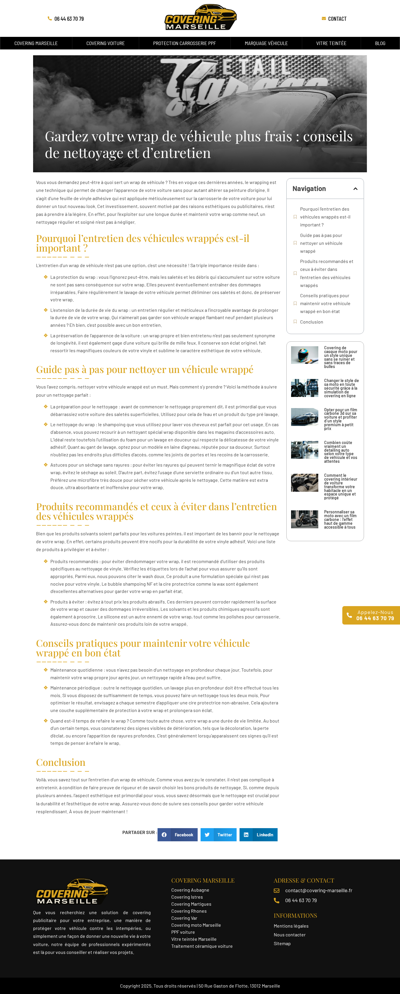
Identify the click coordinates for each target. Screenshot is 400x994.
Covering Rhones (189, 911)
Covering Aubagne (190, 889)
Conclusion (311, 321)
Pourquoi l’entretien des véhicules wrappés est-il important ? (325, 216)
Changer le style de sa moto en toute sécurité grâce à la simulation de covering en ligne (341, 388)
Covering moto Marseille (196, 925)
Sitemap (282, 943)
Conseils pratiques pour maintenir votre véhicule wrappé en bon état (325, 303)
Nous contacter (290, 934)
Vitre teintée (331, 43)
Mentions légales (291, 925)
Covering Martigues (191, 904)
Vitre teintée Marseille (194, 939)
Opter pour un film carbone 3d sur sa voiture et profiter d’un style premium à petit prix (340, 419)
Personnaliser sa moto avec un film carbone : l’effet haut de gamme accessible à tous (340, 519)
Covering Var (184, 918)
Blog (380, 43)
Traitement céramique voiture (202, 946)
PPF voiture (183, 932)
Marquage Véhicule (266, 43)
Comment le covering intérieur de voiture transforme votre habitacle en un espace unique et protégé (340, 486)
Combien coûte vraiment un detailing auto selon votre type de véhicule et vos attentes (340, 452)
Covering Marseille (36, 43)
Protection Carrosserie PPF (184, 43)
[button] (355, 188)
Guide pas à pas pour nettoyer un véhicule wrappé (321, 243)
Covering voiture (105, 43)
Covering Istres (187, 897)
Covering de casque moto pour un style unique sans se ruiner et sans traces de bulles (340, 357)
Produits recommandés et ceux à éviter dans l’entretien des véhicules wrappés (326, 273)
